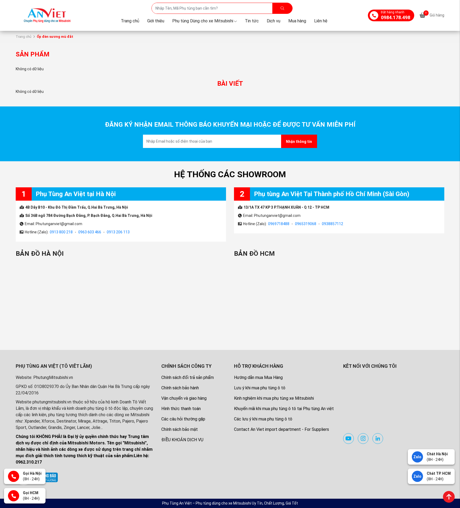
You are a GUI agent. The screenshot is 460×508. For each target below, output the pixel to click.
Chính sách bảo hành (180, 387)
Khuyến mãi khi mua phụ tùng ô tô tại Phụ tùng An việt (284, 408)
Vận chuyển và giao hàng (184, 398)
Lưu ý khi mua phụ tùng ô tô (259, 387)
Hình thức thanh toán (181, 408)
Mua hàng (297, 20)
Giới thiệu (155, 20)
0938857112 (332, 224)
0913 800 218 (61, 232)
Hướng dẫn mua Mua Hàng (258, 377)
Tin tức (252, 20)
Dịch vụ (273, 20)
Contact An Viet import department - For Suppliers (281, 429)
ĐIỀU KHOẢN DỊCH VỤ (182, 439)
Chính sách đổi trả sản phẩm (187, 377)
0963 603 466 (89, 232)
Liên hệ (320, 20)
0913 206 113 (118, 232)
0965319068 (305, 224)
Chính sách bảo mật (179, 429)
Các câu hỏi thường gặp (183, 419)
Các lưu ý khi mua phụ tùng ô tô (263, 419)
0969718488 (278, 224)
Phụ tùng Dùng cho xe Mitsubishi (202, 20)
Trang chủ (130, 20)
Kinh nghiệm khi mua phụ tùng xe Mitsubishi (274, 398)
